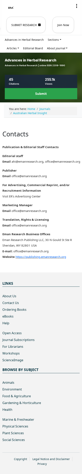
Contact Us (10, 303)
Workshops (11, 353)
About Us (9, 296)
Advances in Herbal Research (24, 40)
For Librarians (12, 346)
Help (5, 323)
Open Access (12, 333)
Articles (12, 48)
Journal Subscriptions (18, 340)
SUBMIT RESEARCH (24, 25)
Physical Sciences (15, 426)
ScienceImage (12, 360)
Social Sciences (13, 440)
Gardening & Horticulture (21, 403)
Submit (41, 93)
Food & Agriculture (16, 396)
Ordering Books (14, 309)
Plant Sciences (13, 433)
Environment (12, 389)
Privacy (42, 464)
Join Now (63, 25)
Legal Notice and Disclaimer (51, 459)
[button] (77, 6)
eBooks (8, 316)
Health (7, 409)
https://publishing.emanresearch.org (41, 257)
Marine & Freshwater (18, 419)
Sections (53, 40)
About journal (56, 48)
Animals (8, 382)
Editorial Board (33, 48)
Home (31, 109)
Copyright (20, 459)
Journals (44, 109)
